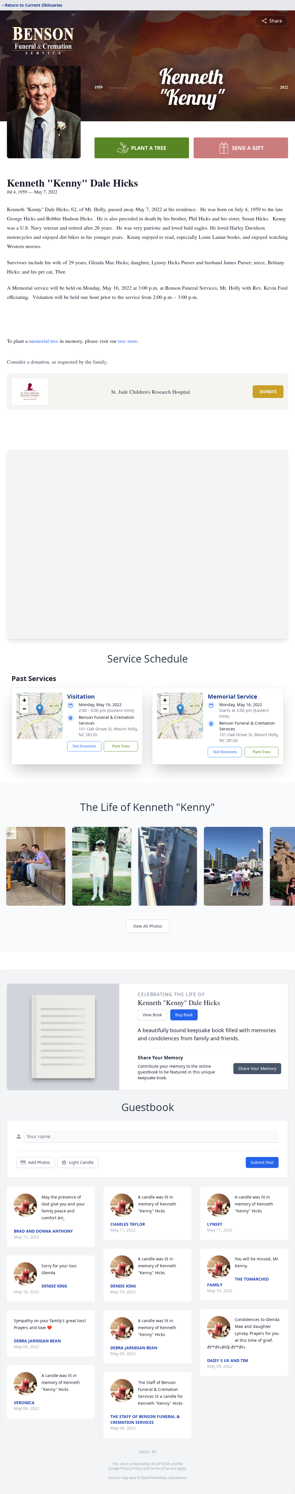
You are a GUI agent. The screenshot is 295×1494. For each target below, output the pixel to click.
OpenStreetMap (154, 1477)
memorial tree (43, 340)
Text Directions (84, 746)
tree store (127, 340)
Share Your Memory (257, 1068)
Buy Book (184, 1014)
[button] (39, 710)
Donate (268, 391)
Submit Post (262, 1162)
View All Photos (147, 926)
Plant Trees (121, 746)
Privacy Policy (131, 1468)
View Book (152, 1014)
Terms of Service (163, 1468)
